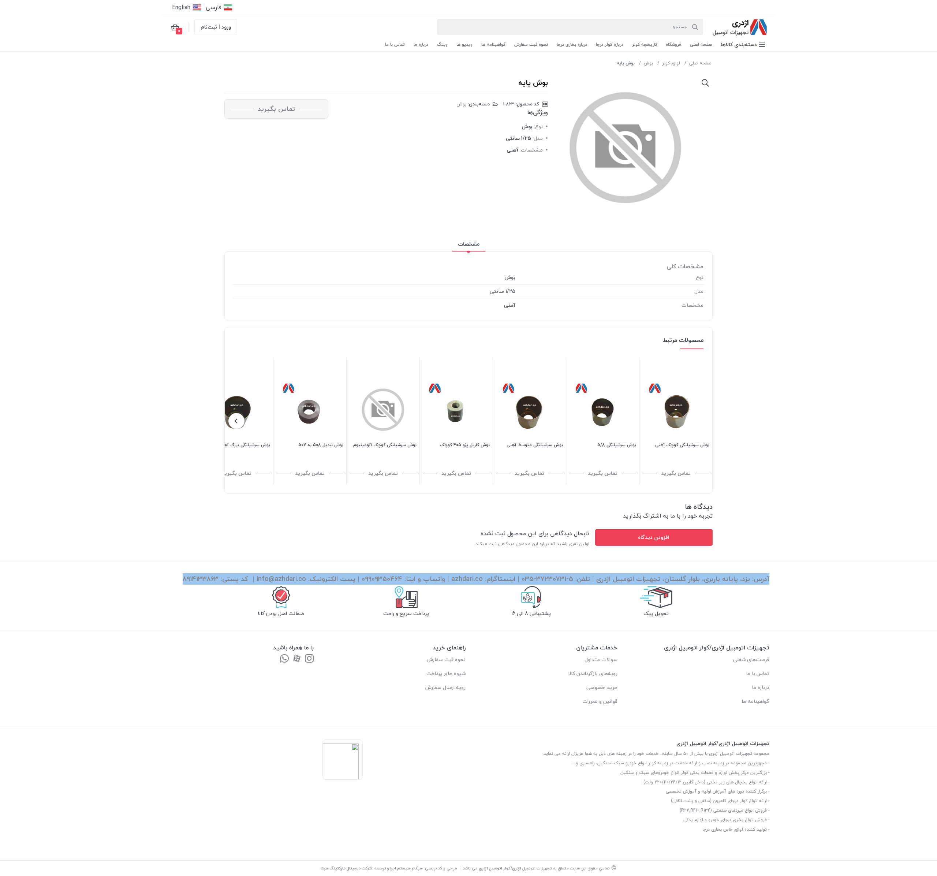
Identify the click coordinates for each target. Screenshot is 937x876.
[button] (742, 44)
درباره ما (760, 687)
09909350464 (382, 579)
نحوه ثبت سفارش (446, 659)
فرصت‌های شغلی (751, 659)
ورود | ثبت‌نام (216, 26)
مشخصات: (531, 149)
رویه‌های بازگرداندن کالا (592, 673)
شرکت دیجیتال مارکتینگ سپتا (346, 868)
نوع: (538, 126)
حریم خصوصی (601, 687)
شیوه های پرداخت (446, 673)
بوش (648, 63)
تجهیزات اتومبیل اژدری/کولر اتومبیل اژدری (515, 868)
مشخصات (468, 244)
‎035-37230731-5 (547, 579)
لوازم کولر (671, 63)
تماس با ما (757, 673)
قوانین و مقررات (599, 701)
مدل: (538, 138)
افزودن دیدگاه (653, 537)
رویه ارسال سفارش (445, 687)
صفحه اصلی (700, 63)
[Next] (236, 421)
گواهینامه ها (755, 701)
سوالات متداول (601, 659)
